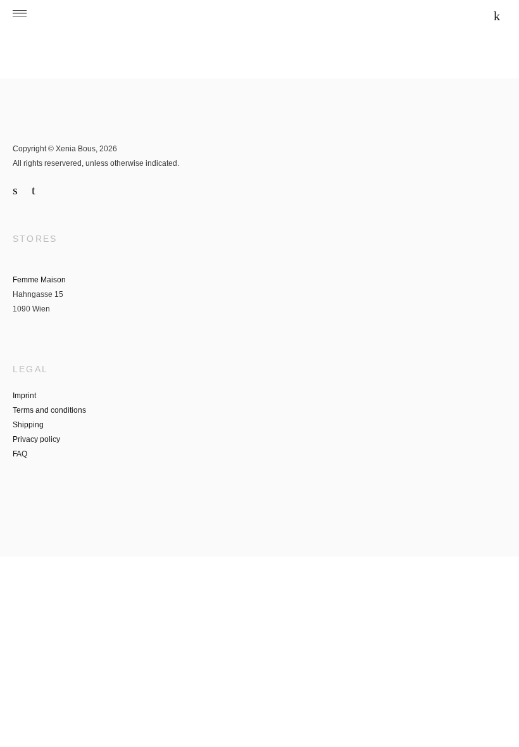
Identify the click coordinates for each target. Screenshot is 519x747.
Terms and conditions (49, 410)
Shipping (28, 424)
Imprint (24, 395)
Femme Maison (39, 279)
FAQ (20, 453)
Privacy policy (36, 439)
